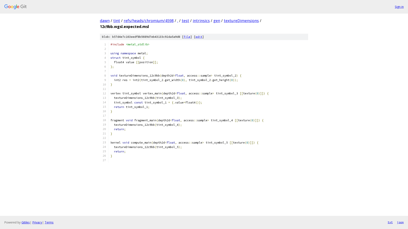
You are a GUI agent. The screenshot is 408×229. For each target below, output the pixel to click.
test (185, 20)
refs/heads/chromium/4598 (149, 20)
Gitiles (25, 222)
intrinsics (201, 20)
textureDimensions (241, 20)
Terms (49, 222)
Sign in (399, 7)
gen (216, 20)
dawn (105, 20)
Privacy (37, 222)
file (187, 37)
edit (199, 37)
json (400, 222)
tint (116, 20)
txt (390, 222)
